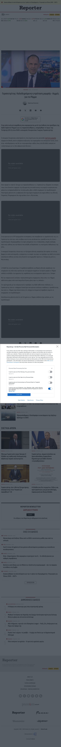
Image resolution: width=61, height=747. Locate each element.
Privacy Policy (39, 400)
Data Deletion (21, 400)
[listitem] (30, 368)
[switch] (50, 372)
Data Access (30, 400)
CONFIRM (19, 394)
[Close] (57, 346)
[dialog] (30, 373)
